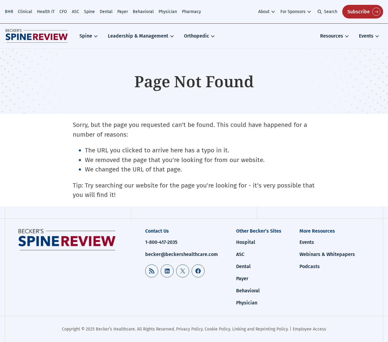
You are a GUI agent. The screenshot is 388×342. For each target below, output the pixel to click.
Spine (89, 11)
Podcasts (309, 266)
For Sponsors (293, 11)
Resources (331, 36)
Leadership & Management (138, 36)
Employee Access (309, 329)
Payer (122, 11)
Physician (168, 11)
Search (330, 11)
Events (366, 36)
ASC (75, 11)
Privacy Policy (189, 329)
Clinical (25, 11)
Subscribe (358, 12)
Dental (106, 11)
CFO (63, 11)
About (263, 11)
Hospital (245, 242)
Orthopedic (196, 36)
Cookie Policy (217, 329)
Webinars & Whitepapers (327, 254)
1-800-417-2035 (161, 242)
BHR (9, 11)
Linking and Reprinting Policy (260, 329)
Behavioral (143, 11)
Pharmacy (191, 11)
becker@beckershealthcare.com (181, 254)
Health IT (46, 11)
